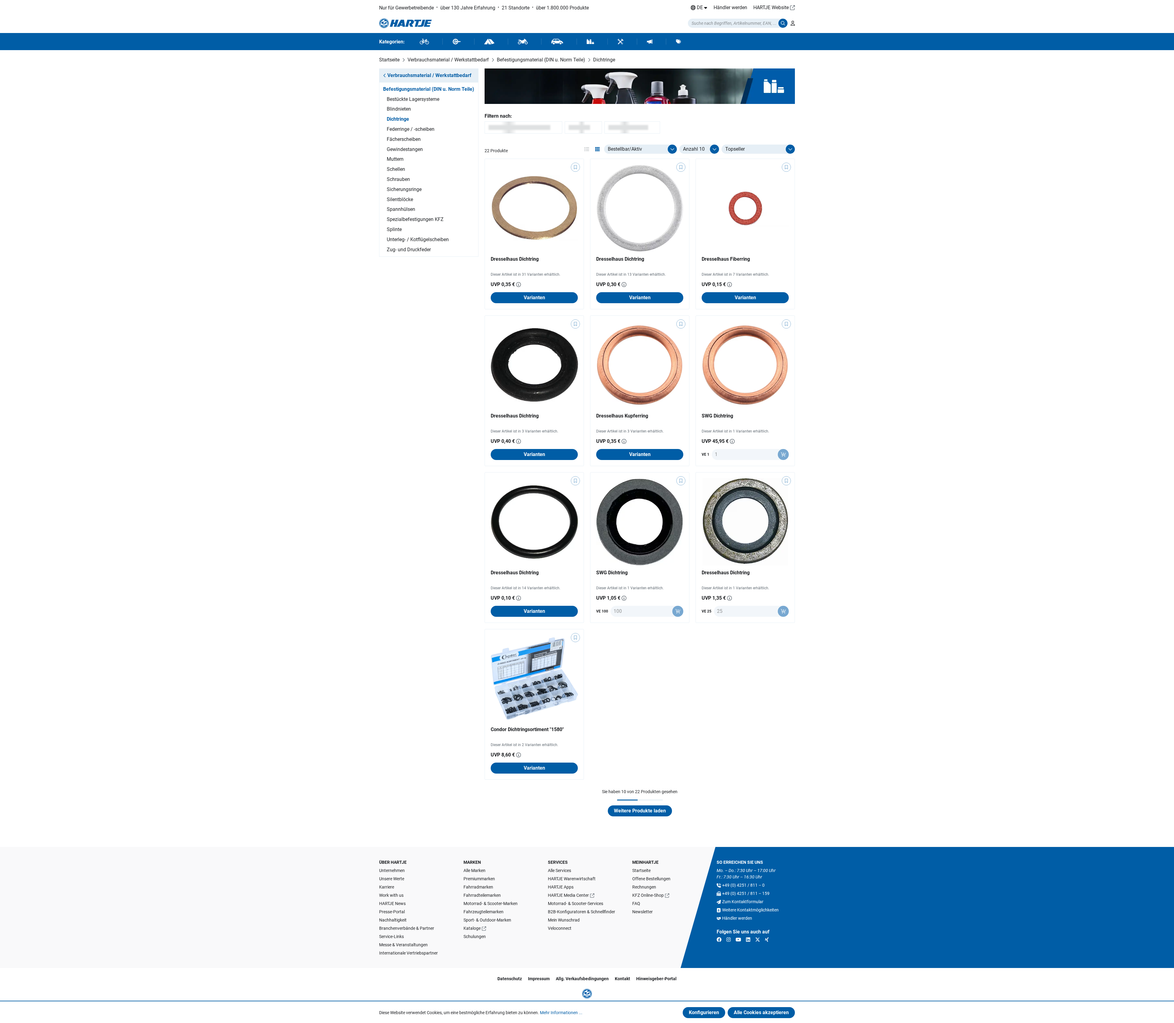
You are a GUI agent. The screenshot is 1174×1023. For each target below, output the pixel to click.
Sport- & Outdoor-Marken (487, 920)
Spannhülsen (401, 209)
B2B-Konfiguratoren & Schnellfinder (581, 911)
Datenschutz (509, 978)
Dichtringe (398, 119)
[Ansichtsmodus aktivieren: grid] (597, 149)
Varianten (534, 297)
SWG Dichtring (717, 416)
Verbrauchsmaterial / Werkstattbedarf (429, 75)
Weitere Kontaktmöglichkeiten (750, 909)
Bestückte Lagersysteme (413, 99)
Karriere (386, 887)
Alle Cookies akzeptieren (761, 1012)
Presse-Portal (392, 911)
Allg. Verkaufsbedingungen (582, 978)
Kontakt (622, 978)
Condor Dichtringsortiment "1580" (527, 729)
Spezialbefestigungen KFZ (415, 219)
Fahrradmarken (478, 887)
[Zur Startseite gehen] (405, 23)
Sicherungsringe (404, 189)
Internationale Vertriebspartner (408, 953)
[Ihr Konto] (793, 23)
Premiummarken (479, 878)
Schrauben (398, 179)
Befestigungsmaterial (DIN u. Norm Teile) (428, 89)
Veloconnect (559, 928)
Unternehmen (392, 870)
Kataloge (472, 928)
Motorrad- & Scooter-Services (575, 903)
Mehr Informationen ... (561, 1012)
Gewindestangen (405, 149)
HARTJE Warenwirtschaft (572, 878)
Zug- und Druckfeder (409, 249)
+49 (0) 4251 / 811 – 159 (746, 893)
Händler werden (730, 7)
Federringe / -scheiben (410, 129)
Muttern (395, 159)
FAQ (636, 903)
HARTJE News (392, 903)
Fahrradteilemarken (482, 895)
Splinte (394, 229)
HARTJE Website (771, 7)
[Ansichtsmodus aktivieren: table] (586, 149)
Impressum (539, 978)
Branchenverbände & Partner (406, 928)
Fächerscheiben (404, 139)
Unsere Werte (391, 878)
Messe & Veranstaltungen (403, 944)
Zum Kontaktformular (742, 901)
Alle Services (559, 870)
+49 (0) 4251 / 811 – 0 (743, 885)
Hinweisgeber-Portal (656, 978)
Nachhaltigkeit (393, 920)
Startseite (641, 870)
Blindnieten (399, 109)
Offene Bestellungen (651, 878)
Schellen (396, 169)
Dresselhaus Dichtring (515, 259)
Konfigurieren (704, 1012)
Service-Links (391, 936)
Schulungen (474, 936)
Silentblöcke (400, 199)
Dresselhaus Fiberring (726, 259)
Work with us (391, 895)
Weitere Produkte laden (640, 811)
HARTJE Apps (561, 887)
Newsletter (642, 911)
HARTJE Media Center (568, 895)
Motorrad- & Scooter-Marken (490, 903)
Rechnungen (644, 887)
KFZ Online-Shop (648, 895)
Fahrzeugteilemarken (483, 911)
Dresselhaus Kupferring (622, 416)
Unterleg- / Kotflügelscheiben (418, 239)
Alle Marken (474, 870)
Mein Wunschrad (564, 920)
